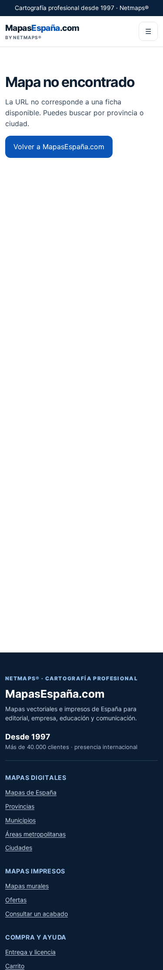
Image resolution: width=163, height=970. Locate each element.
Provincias (19, 806)
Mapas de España (31, 792)
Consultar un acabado (36, 913)
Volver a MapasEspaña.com (58, 146)
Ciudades (18, 847)
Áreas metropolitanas (35, 834)
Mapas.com (42, 31)
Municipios (20, 820)
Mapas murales (27, 886)
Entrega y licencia (30, 952)
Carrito (14, 966)
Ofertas (16, 899)
